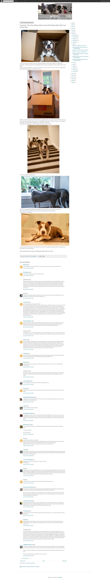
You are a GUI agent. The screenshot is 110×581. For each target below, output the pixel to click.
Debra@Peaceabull (27, 500)
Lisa (24, 293)
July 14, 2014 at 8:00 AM (28, 289)
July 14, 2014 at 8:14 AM (28, 317)
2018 (73, 26)
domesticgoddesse (27, 321)
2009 (73, 80)
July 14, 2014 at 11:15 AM (28, 377)
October (74, 38)
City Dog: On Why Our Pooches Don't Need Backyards (79, 48)
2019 (73, 24)
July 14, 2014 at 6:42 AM (28, 275)
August (74, 42)
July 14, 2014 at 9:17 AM (28, 335)
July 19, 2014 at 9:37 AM (28, 540)
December (75, 35)
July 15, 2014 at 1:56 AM (28, 496)
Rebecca (25, 339)
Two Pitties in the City (28, 256)
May (74, 64)
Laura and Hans (26, 381)
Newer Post (22, 560)
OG (24, 438)
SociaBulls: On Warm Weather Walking (80, 50)
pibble (24, 519)
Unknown (25, 353)
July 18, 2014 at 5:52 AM (28, 525)
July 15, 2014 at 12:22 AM (28, 475)
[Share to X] (42, 256)
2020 (73, 23)
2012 (73, 75)
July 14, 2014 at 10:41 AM (28, 367)
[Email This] (39, 256)
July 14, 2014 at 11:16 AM (28, 384)
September (75, 40)
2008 (73, 82)
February (74, 69)
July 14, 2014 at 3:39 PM (28, 420)
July (73, 44)
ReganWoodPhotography (28, 397)
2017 (73, 28)
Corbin (24, 405)
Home (43, 560)
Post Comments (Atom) (30, 563)
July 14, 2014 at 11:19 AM (28, 393)
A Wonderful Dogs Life (28, 544)
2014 (73, 33)
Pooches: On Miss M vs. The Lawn (79, 45)
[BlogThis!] (41, 256)
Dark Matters (26, 272)
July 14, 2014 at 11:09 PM (28, 455)
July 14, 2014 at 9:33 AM (28, 349)
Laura (24, 449)
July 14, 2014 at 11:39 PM (28, 464)
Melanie (24, 362)
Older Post (64, 560)
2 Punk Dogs (26, 510)
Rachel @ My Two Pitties (28, 487)
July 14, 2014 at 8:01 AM (28, 298)
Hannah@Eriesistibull (27, 413)
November (75, 37)
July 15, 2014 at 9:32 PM (28, 515)
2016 (73, 30)
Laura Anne (25, 302)
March (74, 67)
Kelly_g (24, 388)
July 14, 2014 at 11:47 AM (28, 401)
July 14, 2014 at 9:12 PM (28, 445)
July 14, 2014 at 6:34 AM (28, 268)
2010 (73, 78)
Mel (24, 479)
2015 (73, 31)
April (74, 66)
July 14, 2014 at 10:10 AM (28, 358)
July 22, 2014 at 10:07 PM (28, 555)
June (74, 62)
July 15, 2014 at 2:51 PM (28, 506)
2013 (73, 73)
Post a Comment (25, 558)
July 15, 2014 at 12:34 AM (28, 483)
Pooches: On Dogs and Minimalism (79, 51)
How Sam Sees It (26, 424)
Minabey (25, 264)
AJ (23, 468)
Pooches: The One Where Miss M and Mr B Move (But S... (80, 60)
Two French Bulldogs (27, 459)
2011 (73, 77)
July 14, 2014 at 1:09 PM (28, 409)
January (74, 71)
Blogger (60, 577)
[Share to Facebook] (43, 256)
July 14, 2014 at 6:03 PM (28, 434)
